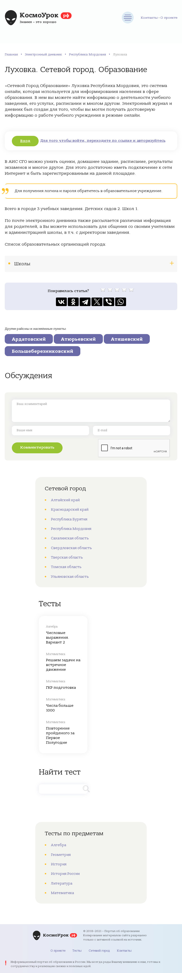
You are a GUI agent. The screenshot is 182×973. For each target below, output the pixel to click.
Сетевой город (99, 950)
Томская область (66, 567)
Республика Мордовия (87, 54)
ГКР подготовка (61, 687)
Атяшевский (127, 339)
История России (65, 874)
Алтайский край (65, 500)
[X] (96, 302)
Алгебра (58, 845)
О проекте (168, 18)
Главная (11, 54)
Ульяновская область (70, 576)
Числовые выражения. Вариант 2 (57, 637)
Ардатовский (29, 339)
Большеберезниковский (42, 351)
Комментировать (37, 447)
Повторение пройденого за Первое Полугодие (60, 735)
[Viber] (108, 302)
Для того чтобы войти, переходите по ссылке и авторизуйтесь (102, 140)
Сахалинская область (70, 538)
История (58, 864)
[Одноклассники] (73, 302)
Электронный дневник (43, 54)
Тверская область (67, 557)
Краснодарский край (69, 509)
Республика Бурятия (69, 519)
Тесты (77, 950)
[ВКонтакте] (61, 302)
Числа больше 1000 (59, 707)
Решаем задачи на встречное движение (63, 665)
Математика (62, 893)
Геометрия (61, 855)
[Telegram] (85, 302)
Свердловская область (71, 548)
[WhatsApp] (120, 302)
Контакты (149, 18)
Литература (61, 883)
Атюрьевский (78, 339)
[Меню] (128, 17)
